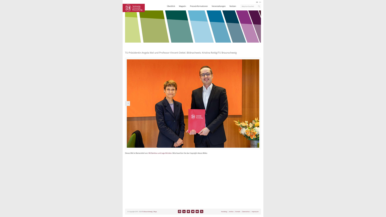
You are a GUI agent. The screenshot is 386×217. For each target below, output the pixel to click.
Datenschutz (246, 211)
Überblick (171, 6)
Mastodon (188, 211)
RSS (201, 211)
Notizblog (224, 211)
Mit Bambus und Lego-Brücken (160, 153)
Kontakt (237, 211)
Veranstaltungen (219, 6)
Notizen (232, 6)
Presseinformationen (199, 6)
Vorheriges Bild (127, 103)
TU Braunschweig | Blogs (149, 211)
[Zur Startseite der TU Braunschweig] (134, 8)
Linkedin (184, 211)
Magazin (182, 6)
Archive (231, 211)
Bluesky (192, 211)
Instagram (179, 211)
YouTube (197, 211)
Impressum (255, 211)
